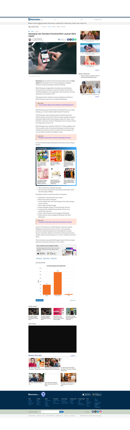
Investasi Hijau (64, 403)
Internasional (31, 403)
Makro (38, 400)
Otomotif (74, 23)
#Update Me (53, 258)
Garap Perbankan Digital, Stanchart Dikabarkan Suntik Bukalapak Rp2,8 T (56, 104)
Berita (31, 23)
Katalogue (88, 403)
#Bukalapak (39, 258)
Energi (29, 404)
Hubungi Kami (72, 415)
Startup (54, 26)
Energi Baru (64, 400)
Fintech (49, 26)
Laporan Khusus (81, 404)
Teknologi (63, 26)
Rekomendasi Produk (41, 148)
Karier (43, 415)
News (87, 400)
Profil (54, 401)
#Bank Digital (46, 258)
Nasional (30, 400)
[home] (28, 23)
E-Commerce (44, 26)
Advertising (39, 415)
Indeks (96, 400)
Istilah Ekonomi (56, 403)
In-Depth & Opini (68, 23)
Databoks (97, 404)
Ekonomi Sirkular (65, 401)
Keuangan (39, 401)
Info (85, 23)
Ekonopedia (44, 23)
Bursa (38, 403)
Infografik (72, 400)
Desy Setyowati (38, 38)
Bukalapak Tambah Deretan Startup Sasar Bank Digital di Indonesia (55, 137)
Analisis (71, 401)
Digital (39, 23)
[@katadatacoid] (100, 411)
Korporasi (39, 404)
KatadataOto (97, 407)
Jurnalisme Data (59, 23)
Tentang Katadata (31, 415)
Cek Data (71, 403)
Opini (79, 401)
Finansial (35, 23)
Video (78, 23)
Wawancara (80, 403)
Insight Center (98, 403)
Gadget (58, 26)
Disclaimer (66, 415)
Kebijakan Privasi (59, 415)
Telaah (79, 400)
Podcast (82, 23)
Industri (29, 401)
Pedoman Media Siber (50, 415)
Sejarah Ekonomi (56, 400)
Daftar (61, 411)
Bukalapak (39, 81)
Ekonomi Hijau (51, 23)
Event (96, 405)
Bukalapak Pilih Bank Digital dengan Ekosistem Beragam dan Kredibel (55, 222)
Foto (87, 404)
